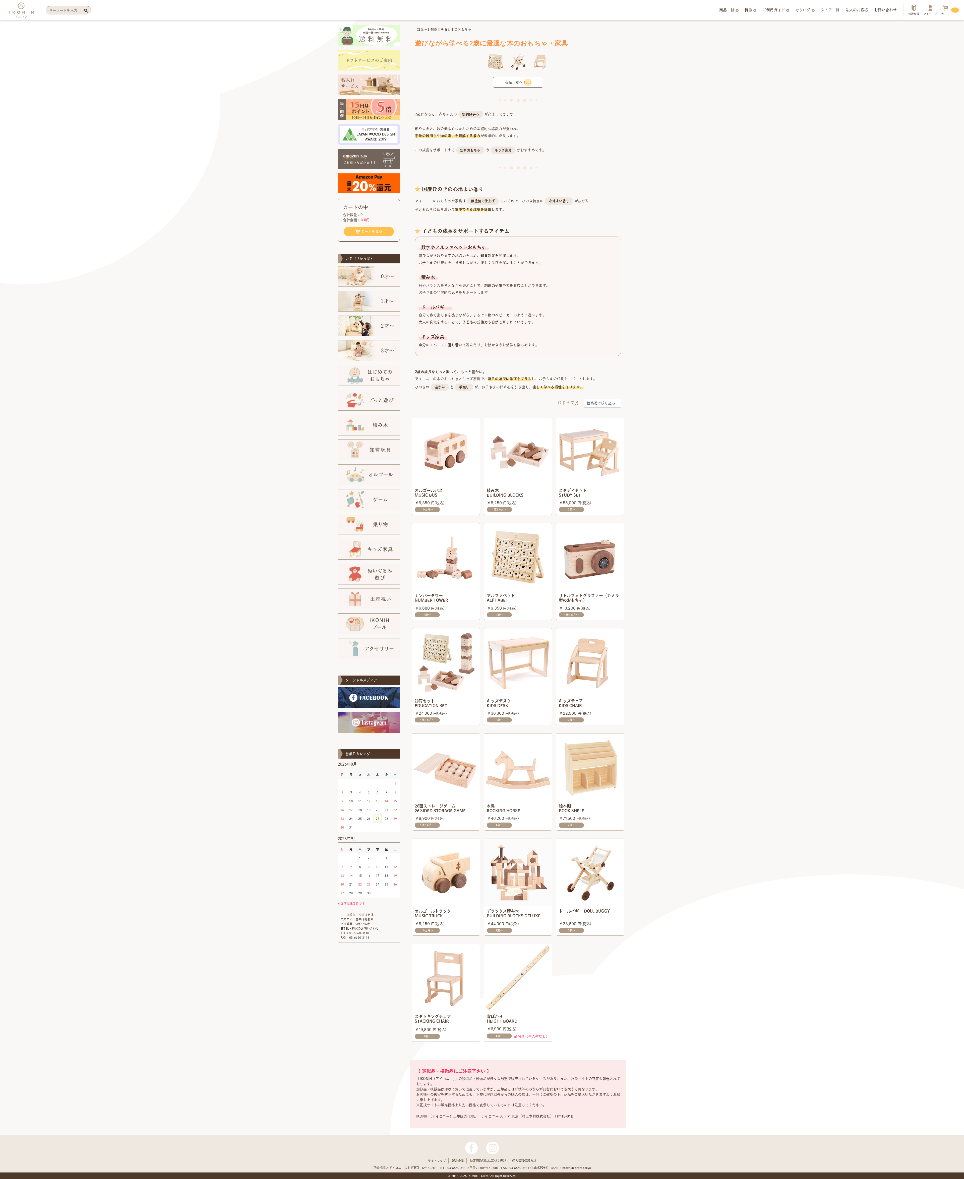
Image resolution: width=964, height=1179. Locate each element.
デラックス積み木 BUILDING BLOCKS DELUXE (513, 913)
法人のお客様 (857, 10)
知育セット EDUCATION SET (431, 703)
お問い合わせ (885, 10)
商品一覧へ (518, 82)
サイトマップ (437, 1160)
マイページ (930, 14)
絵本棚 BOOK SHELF (571, 808)
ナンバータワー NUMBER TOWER (431, 598)
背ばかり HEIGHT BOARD (502, 1018)
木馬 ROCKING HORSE (503, 808)
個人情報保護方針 (524, 1160)
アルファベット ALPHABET (501, 598)
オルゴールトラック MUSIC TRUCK (433, 913)
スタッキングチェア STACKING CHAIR (433, 1018)
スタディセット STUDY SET (573, 492)
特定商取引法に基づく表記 (488, 1160)
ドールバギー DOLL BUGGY (584, 911)
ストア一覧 (830, 10)
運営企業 (458, 1160)
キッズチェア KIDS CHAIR (571, 703)
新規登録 (913, 14)
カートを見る (371, 231)
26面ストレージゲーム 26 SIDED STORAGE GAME (440, 808)
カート (945, 12)
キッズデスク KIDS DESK (499, 703)
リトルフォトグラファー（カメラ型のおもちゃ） (589, 598)
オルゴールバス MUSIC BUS (429, 492)
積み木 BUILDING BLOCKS (505, 492)
